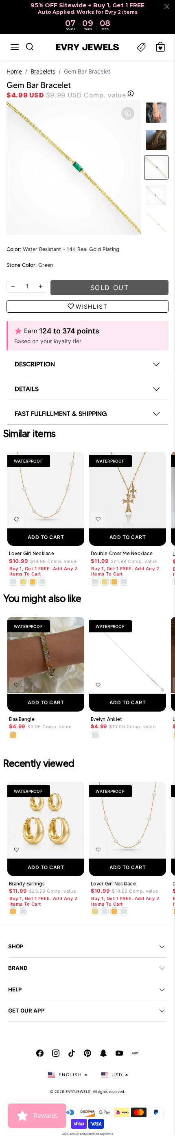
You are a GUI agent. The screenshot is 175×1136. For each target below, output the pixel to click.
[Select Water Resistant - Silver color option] (13, 582)
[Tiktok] (72, 1053)
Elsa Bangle (22, 719)
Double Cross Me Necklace (122, 553)
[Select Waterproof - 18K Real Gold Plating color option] (32, 582)
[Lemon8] (135, 1053)
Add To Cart (46, 537)
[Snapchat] (103, 1053)
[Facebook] (40, 1053)
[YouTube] (119, 1053)
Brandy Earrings (26, 884)
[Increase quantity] (41, 286)
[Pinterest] (87, 1053)
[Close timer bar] (167, 6)
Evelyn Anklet (106, 719)
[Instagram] (56, 1053)
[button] (14, 47)
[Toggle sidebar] (141, 47)
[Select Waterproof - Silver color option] (42, 582)
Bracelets (43, 71)
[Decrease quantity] (13, 286)
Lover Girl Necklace (31, 553)
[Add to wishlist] (16, 519)
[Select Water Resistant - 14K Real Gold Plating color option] (23, 582)
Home (14, 71)
